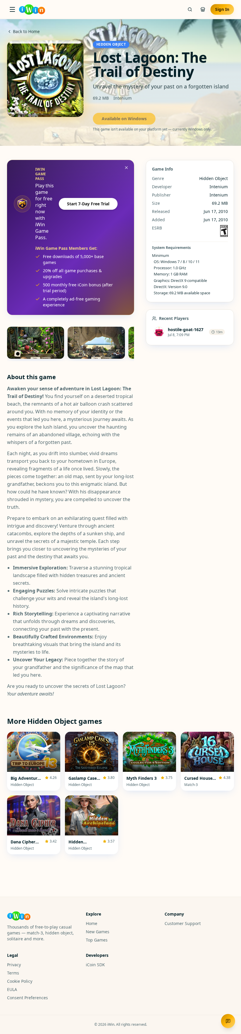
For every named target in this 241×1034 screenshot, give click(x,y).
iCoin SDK (95, 964)
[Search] (190, 9)
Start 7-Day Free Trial (88, 204)
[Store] (203, 9)
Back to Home (26, 31)
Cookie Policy (19, 981)
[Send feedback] (228, 1021)
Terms (13, 973)
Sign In (222, 9)
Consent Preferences (27, 997)
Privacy (14, 964)
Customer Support (183, 923)
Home (91, 923)
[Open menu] (12, 9)
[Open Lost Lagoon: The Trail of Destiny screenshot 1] (35, 343)
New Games (97, 931)
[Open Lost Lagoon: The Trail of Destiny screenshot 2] (96, 343)
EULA (12, 989)
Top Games (97, 940)
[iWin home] (32, 9)
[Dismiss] (126, 167)
